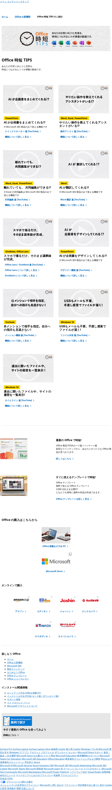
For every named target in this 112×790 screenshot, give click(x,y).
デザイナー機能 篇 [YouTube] (75, 270)
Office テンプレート (17, 675)
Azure (36, 765)
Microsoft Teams (16, 768)
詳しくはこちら (63, 458)
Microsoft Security (22, 765)
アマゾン (19, 611)
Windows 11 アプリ (19, 752)
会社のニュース (7, 775)
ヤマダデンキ (41, 636)
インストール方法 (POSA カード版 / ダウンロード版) (33, 696)
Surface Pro (6, 749)
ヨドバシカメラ (65, 636)
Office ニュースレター (18, 678)
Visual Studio (94, 772)
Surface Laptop (20, 749)
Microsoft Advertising (80, 765)
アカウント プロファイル (42, 752)
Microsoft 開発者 (34, 768)
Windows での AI (89, 749)
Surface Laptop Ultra (39, 749)
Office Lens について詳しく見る (21, 270)
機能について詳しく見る (17, 136)
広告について (27, 788)
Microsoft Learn (52, 768)
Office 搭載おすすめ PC (54, 546)
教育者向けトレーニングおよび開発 (82, 758)
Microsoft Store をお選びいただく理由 (35, 755)
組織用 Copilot (58, 749)
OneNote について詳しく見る (20, 275)
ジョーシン (65, 611)
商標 (18, 788)
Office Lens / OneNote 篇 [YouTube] (24, 264)
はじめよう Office (16, 672)
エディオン (42, 611)
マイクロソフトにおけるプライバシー (34, 775)
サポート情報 (13, 699)
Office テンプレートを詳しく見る (72, 498)
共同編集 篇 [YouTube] (16, 199)
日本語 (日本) (6, 778)
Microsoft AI (6, 765)
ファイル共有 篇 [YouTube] (73, 335)
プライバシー (70, 785)
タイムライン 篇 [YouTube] (18, 400)
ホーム (5, 16)
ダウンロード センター (66, 752)
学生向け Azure (32, 762)
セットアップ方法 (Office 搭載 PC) (24, 692)
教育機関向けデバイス (88, 755)
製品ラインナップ (16, 669)
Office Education (56, 758)
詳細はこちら (9, 734)
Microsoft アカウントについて (22, 705)
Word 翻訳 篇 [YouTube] (72, 199)
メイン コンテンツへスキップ (14, 1)
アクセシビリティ (69, 775)
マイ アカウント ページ (18, 702)
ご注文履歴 (10, 755)
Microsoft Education (66, 755)
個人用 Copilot (73, 749)
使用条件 (11, 788)
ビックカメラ (88, 611)
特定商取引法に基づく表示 (91, 785)
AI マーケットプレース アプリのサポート (81, 768)
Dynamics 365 (46, 765)
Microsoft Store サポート (90, 752)
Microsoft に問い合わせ (52, 785)
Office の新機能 (22, 16)
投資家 (57, 775)
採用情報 (106, 772)
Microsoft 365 (14, 665)
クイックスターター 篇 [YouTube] (22, 131)
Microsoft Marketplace (30, 772)
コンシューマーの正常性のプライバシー (19, 785)
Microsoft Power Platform (55, 772)
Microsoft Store (54, 571)
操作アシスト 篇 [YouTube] (73, 131)
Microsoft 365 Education (34, 758)
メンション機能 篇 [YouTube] (19, 335)
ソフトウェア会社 (78, 772)
